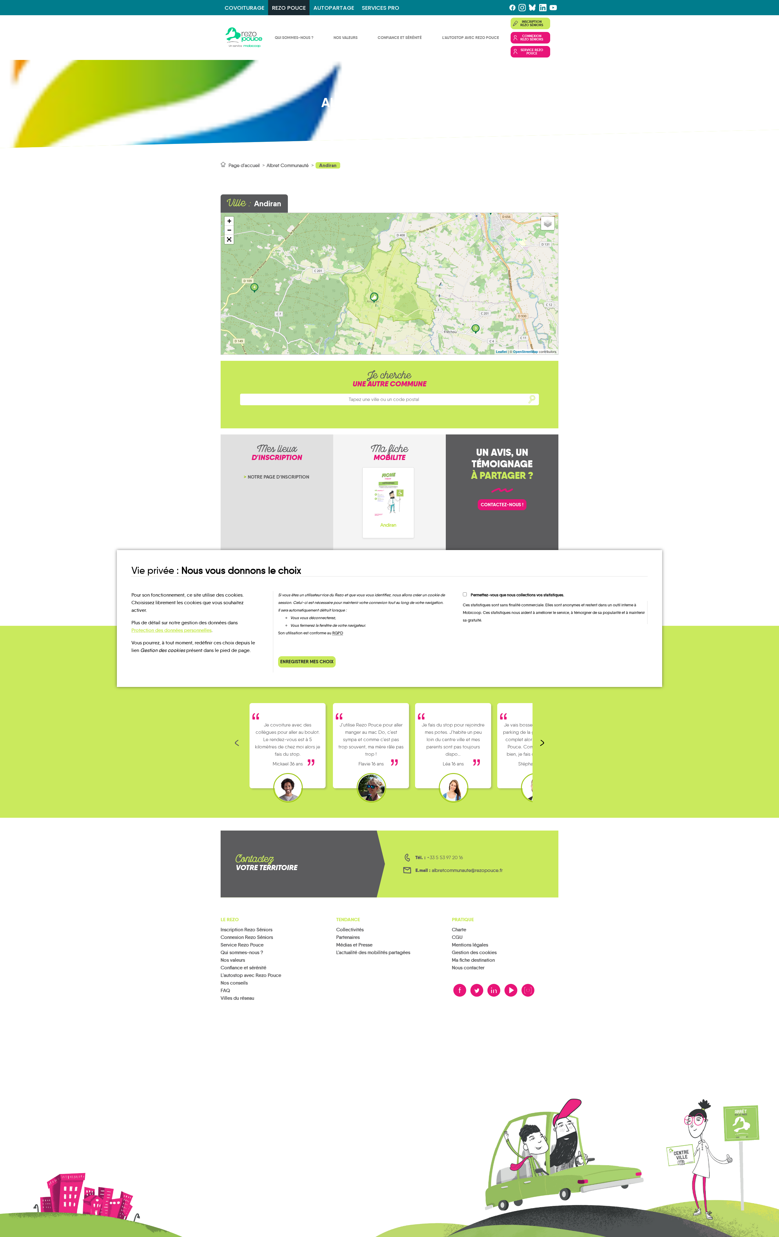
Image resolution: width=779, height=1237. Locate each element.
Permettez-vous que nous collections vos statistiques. (517, 595)
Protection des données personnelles (171, 630)
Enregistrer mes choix (307, 661)
